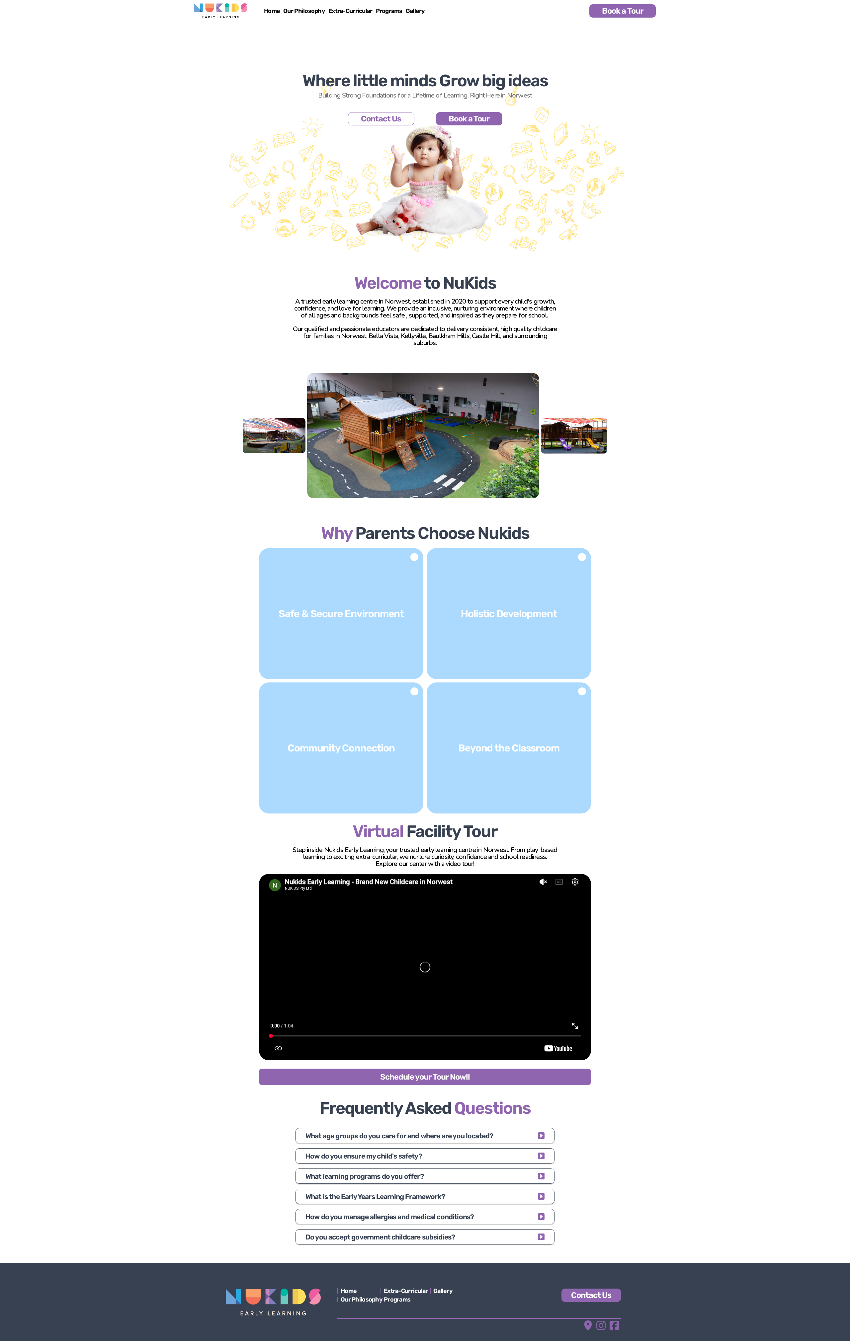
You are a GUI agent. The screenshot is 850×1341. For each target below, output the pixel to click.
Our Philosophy (304, 11)
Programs (389, 11)
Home (272, 11)
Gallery (415, 11)
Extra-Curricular (350, 11)
